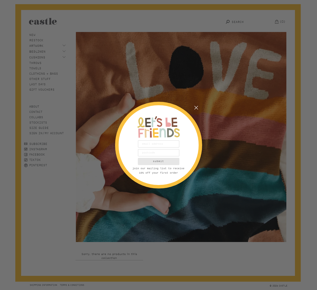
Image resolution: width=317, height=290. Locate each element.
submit (158, 161)
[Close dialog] (196, 108)
